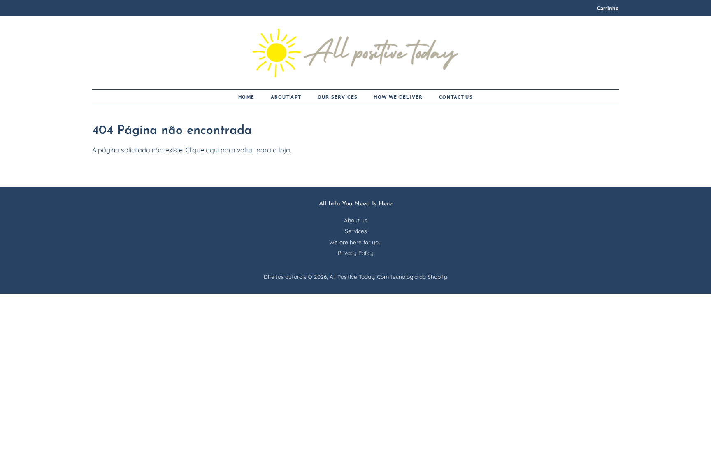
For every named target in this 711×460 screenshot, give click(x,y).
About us (355, 220)
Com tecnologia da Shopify (412, 276)
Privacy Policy (356, 252)
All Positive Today (352, 276)
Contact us (456, 96)
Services (356, 230)
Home (246, 96)
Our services (338, 96)
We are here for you (355, 241)
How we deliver (398, 96)
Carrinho (608, 8)
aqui (212, 150)
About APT (286, 96)
